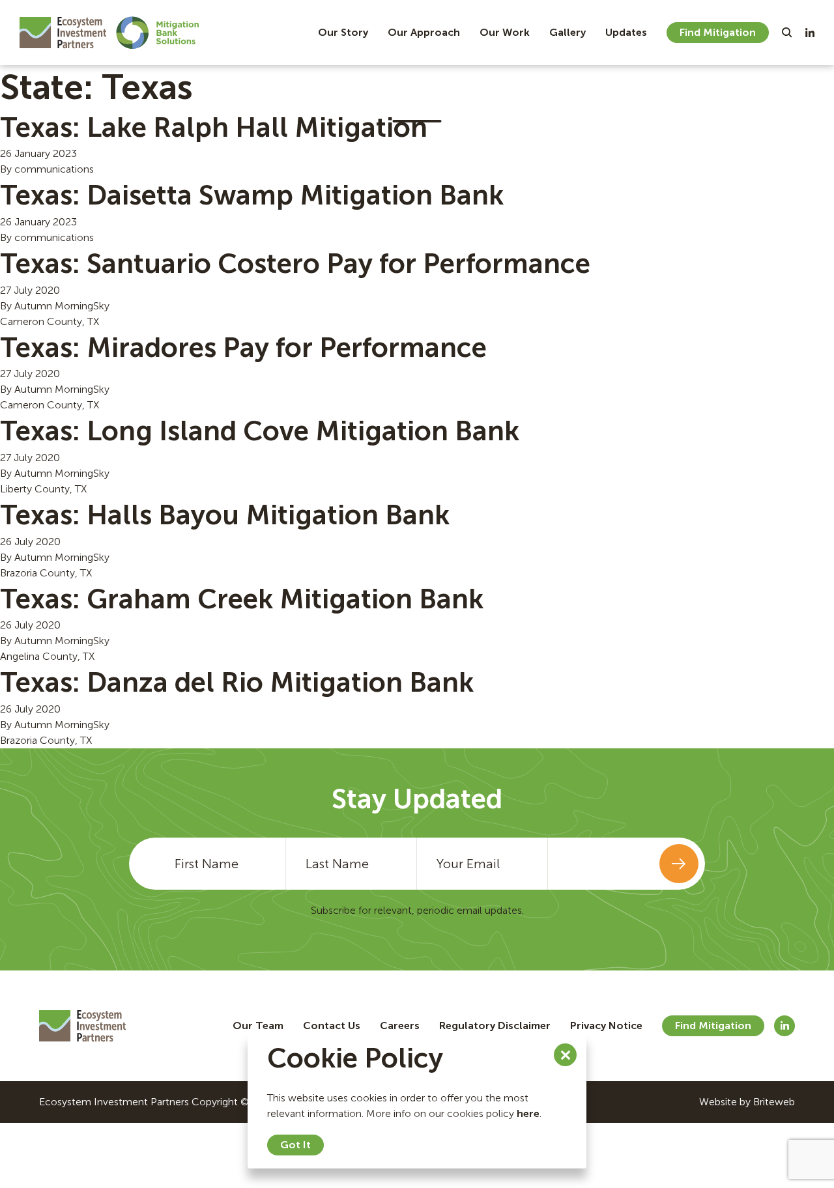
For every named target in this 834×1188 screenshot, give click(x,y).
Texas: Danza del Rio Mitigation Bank (237, 682)
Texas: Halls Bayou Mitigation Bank (225, 515)
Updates (626, 32)
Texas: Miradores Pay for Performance (243, 348)
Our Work (505, 32)
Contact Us (331, 1025)
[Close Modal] (565, 1054)
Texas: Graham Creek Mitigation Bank (241, 599)
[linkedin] (809, 32)
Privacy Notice (606, 1025)
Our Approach (424, 32)
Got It (295, 1144)
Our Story (343, 32)
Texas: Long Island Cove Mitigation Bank (259, 431)
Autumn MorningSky (61, 306)
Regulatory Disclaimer (495, 1025)
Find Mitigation (718, 32)
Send (678, 863)
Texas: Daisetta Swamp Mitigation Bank (252, 195)
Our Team (258, 1025)
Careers (400, 1025)
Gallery (567, 32)
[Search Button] (787, 32)
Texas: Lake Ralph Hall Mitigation (213, 127)
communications (54, 169)
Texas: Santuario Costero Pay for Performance (295, 264)
